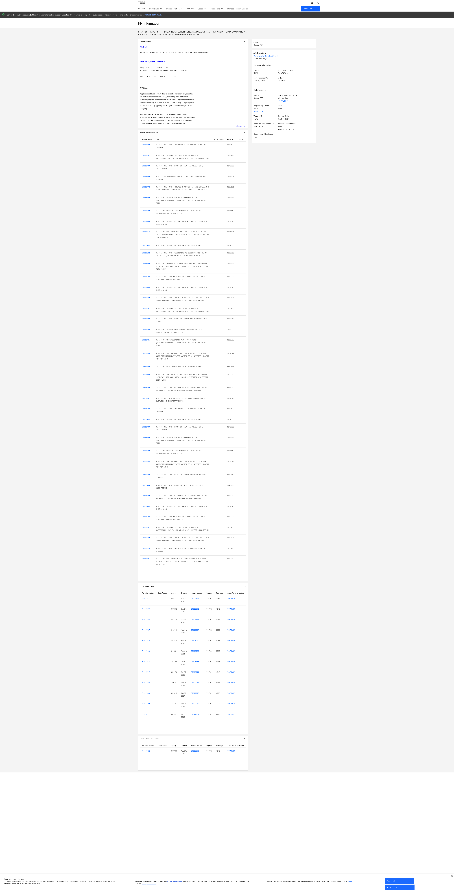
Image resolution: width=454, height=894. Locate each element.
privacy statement (149, 884)
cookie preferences (174, 881)
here (350, 881)
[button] (452, 876)
